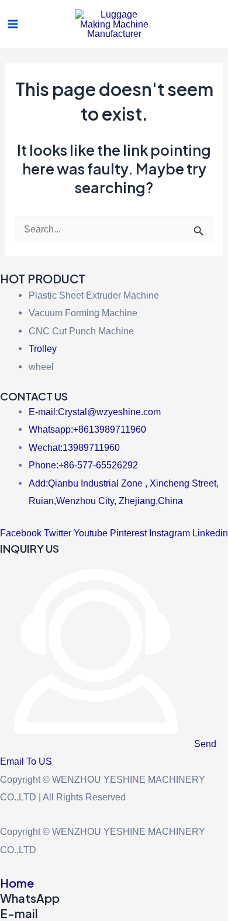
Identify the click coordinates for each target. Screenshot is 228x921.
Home (17, 882)
